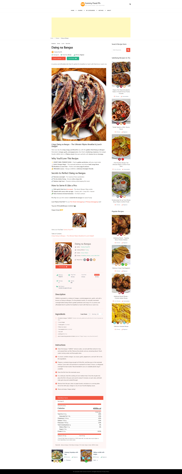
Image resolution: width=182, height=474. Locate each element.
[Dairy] (114, 323)
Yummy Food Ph (92, 3)
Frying (87, 250)
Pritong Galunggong (92, 202)
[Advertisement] (91, 27)
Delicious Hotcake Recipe (121, 326)
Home (72, 10)
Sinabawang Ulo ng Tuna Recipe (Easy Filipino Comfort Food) (121, 201)
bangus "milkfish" (80, 319)
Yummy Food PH (68, 229)
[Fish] (84, 260)
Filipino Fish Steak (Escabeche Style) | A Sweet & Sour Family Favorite (121, 91)
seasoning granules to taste (78, 336)
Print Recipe (72, 58)
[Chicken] (118, 234)
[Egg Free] (116, 264)
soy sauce (62, 327)
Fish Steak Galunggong (77, 202)
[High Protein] (88, 260)
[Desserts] (118, 323)
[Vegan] (122, 264)
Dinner (58, 43)
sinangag (69, 189)
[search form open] (130, 4)
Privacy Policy (105, 471)
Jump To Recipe (57, 58)
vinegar (61, 322)
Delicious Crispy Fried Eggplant (121, 268)
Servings (94, 314)
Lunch (62, 43)
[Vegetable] (126, 264)
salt (60, 331)
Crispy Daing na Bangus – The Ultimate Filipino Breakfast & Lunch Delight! (73, 236)
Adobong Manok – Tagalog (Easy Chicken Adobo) (121, 239)
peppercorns (65, 329)
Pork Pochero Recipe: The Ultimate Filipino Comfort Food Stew (121, 164)
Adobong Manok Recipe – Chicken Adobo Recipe (121, 297)
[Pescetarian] (91, 260)
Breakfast (54, 43)
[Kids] (124, 323)
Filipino (86, 253)
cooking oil (62, 334)
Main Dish (68, 43)
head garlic (63, 324)
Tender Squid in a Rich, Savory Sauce (121, 128)
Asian (82, 253)
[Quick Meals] (94, 260)
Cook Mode (84, 314)
